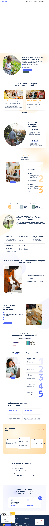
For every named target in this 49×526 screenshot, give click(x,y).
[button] (31, 2)
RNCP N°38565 (18, 107)
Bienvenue (27, 1)
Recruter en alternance (18, 524)
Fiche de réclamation (26, 520)
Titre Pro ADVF (17, 520)
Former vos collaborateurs (18, 525)
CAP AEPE (16, 518)
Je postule (13, 505)
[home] (5, 1)
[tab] (21, 338)
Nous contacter (30, 505)
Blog (45, 1)
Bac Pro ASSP (17, 519)
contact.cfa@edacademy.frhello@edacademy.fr (28, 525)
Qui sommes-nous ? (41, 1)
